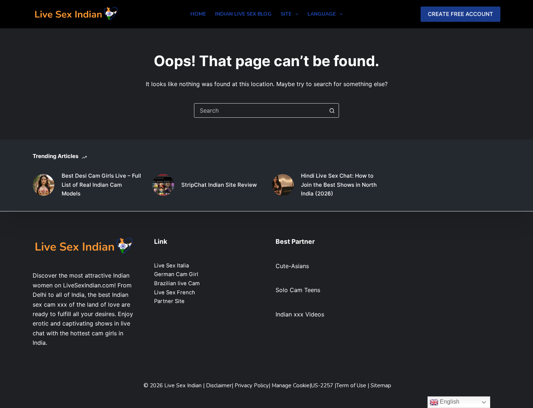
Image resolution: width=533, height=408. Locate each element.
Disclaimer (219, 385)
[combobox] (259, 110)
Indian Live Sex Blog (243, 14)
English (448, 402)
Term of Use (352, 385)
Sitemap (381, 385)
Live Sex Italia (171, 265)
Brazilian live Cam (177, 283)
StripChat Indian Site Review (219, 184)
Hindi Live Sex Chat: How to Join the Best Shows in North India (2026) (339, 184)
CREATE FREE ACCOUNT (460, 14)
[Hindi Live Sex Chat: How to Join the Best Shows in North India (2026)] (283, 185)
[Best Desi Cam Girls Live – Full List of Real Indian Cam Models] (43, 185)
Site (286, 14)
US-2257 (323, 385)
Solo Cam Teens (298, 290)
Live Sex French (174, 292)
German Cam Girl (176, 274)
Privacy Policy (252, 385)
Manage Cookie (291, 385)
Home (198, 14)
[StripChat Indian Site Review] (163, 185)
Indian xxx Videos (300, 314)
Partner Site (169, 301)
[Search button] (332, 110)
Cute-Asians (292, 266)
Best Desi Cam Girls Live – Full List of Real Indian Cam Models (101, 184)
